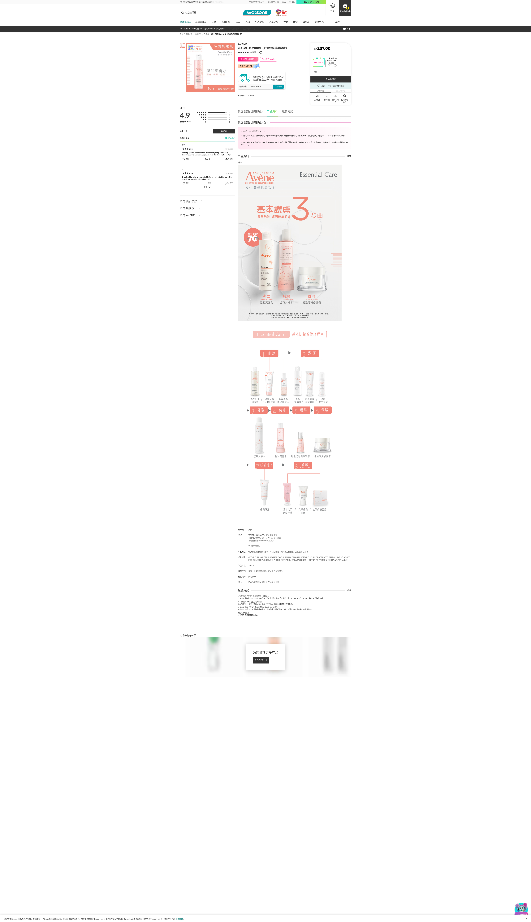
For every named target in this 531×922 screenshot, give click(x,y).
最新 (187, 138)
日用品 (306, 21)
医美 (238, 21)
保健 (214, 21)
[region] (265, 918)
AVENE (242, 44)
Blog (284, 2)
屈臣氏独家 (200, 21)
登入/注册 (259, 660)
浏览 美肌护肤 (189, 201)
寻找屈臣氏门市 (273, 2)
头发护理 (273, 21)
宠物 (295, 21)
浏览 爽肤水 (187, 208)
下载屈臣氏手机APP (256, 2)
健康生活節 (185, 21)
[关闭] (527, 918)
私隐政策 (179, 919)
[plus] (346, 72)
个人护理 (259, 21)
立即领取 (278, 86)
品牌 (337, 21)
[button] (345, 8)
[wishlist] (261, 52)
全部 (182, 138)
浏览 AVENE (187, 215)
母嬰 (285, 21)
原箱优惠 (319, 21)
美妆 (247, 21)
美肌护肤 (226, 21)
